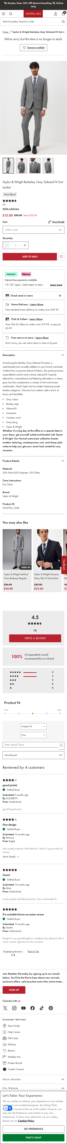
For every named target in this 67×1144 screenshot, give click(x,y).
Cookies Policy (26, 1120)
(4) (4, 204)
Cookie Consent (16, 1069)
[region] (33, 1117)
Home (5, 32)
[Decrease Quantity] (6, 245)
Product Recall (15, 1063)
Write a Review (11, 208)
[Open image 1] (8, 166)
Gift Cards (13, 1038)
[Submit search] (10, 13)
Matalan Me (14, 1056)
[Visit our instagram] (14, 1008)
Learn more (56, 284)
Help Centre (14, 1032)
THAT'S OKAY (33, 1137)
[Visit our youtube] (23, 1008)
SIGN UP (14, 990)
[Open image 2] (21, 166)
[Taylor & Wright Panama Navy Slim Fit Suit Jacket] (47, 549)
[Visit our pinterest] (50, 1008)
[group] (8, 587)
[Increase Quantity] (24, 245)
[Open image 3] (35, 166)
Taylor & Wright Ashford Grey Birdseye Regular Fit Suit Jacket (16, 576)
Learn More (36, 304)
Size (5, 222)
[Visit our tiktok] (41, 1008)
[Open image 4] (48, 166)
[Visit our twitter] (5, 1008)
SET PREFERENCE (33, 1129)
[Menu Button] (3, 13)
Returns (11, 1050)
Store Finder (14, 1025)
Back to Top (33, 951)
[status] (15, 245)
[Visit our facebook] (32, 1008)
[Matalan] (33, 13)
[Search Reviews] (61, 746)
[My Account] (55, 13)
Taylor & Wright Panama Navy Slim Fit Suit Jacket (46, 576)
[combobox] (33, 230)
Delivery (12, 1044)
